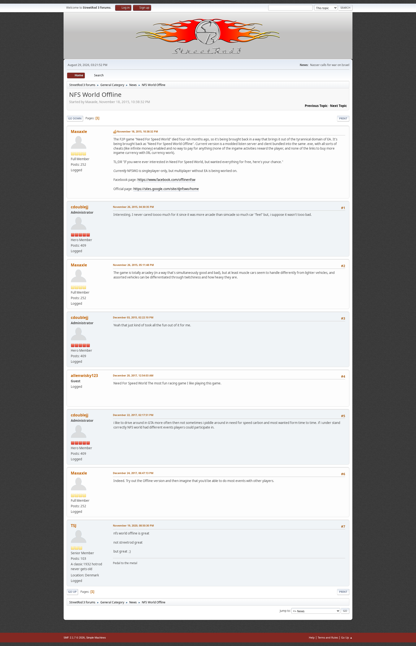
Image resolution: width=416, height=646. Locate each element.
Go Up (72, 591)
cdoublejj (79, 207)
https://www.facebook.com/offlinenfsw (166, 180)
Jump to (285, 610)
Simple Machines (96, 637)
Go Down (75, 118)
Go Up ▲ (346, 637)
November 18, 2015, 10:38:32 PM (137, 131)
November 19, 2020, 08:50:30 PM (133, 525)
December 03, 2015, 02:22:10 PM (133, 317)
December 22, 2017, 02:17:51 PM (133, 415)
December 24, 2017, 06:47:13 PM (133, 473)
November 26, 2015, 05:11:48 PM (133, 265)
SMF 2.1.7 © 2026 (74, 637)
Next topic (338, 106)
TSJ (73, 525)
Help (312, 637)
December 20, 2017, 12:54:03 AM (133, 375)
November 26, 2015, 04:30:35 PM (133, 207)
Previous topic (316, 106)
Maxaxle (79, 131)
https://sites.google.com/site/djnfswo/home (166, 189)
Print (343, 118)
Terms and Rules (328, 637)
